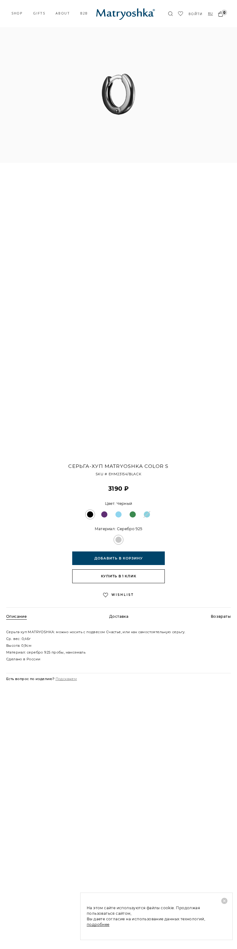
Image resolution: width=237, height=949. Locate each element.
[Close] (224, 900)
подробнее (98, 924)
